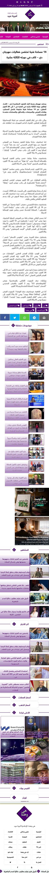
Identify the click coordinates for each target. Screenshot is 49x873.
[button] (2, 26)
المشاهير (16, 36)
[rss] (28, 2)
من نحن (38, 857)
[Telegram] (34, 317)
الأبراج (38, 841)
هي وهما (29, 309)
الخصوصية (10, 857)
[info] (21, 2)
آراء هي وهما (24, 852)
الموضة (8, 36)
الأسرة (10, 836)
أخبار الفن (26, 305)
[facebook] (32, 2)
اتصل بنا (38, 862)
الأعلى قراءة (24, 712)
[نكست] (32, 515)
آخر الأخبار (24, 624)
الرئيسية (45, 36)
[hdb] (24, 26)
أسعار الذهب (24, 705)
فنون (36, 305)
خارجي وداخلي (35, 36)
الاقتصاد (25, 36)
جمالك (10, 846)
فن (44, 305)
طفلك (24, 846)
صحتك (10, 841)
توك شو (10, 852)
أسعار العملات (24, 697)
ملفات (39, 852)
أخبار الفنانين (13, 305)
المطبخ (24, 841)
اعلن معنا (24, 857)
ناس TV (38, 846)
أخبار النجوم (41, 309)
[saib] (32, 544)
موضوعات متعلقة (24, 325)
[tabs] (17, 2)
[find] (24, 2)
